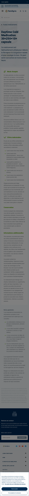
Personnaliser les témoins (14, 493)
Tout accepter (14, 488)
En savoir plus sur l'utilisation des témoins (15, 484)
